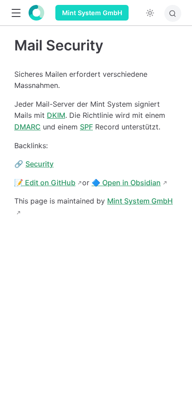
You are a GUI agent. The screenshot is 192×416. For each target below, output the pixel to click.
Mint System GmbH (92, 13)
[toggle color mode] (150, 13)
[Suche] (172, 13)
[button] (16, 13)
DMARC (27, 126)
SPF (86, 126)
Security (39, 163)
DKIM (56, 115)
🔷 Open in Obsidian (126, 182)
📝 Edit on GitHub (44, 182)
